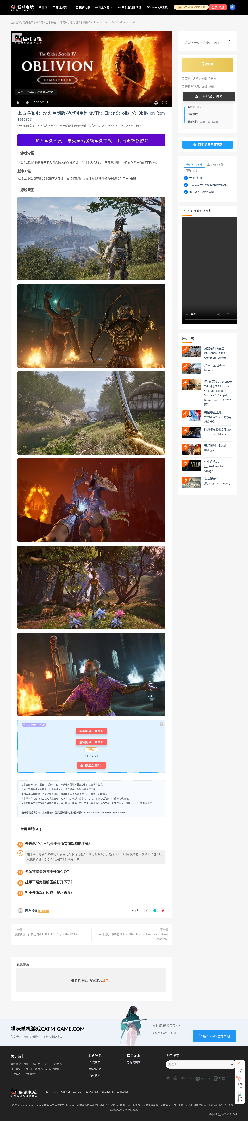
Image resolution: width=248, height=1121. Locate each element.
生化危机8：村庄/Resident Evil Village (214, 466)
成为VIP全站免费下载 (193, 7)
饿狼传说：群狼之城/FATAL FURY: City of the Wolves (47, 934)
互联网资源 (92, 1092)
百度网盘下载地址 (91, 731)
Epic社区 (95, 1075)
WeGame (78, 1092)
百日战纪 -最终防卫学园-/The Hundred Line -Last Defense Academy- (133, 936)
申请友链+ (122, 1092)
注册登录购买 (92, 765)
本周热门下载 (215, 164)
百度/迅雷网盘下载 (210, 144)
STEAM (65, 1092)
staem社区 (95, 1069)
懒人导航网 (107, 1092)
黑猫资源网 (133, 1062)
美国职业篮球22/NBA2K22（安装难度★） (217, 417)
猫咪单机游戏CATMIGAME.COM (48, 1029)
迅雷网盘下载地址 (91, 742)
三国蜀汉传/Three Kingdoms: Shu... (208, 185)
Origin (55, 1092)
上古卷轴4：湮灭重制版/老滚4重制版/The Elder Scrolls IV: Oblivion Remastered (83, 813)
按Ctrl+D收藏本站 (216, 1036)
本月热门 (191, 170)
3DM (46, 1092)
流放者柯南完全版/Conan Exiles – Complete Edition (215, 353)
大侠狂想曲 (195, 178)
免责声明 (95, 1062)
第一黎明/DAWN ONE (201, 192)
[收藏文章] (147, 910)
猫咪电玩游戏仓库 (33, 22)
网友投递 (29, 126)
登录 (105, 980)
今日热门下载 (194, 164)
